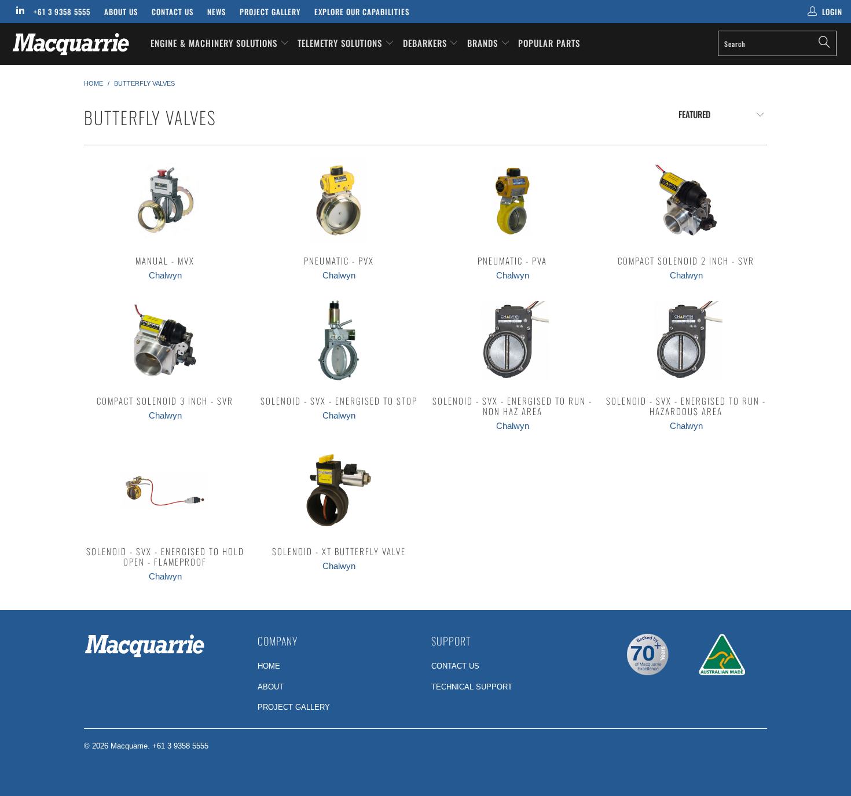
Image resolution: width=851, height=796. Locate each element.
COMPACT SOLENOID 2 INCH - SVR (686, 200)
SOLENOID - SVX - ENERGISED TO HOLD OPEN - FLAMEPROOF (165, 490)
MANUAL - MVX (165, 200)
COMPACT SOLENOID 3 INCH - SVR (165, 340)
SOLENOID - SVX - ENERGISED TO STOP (339, 340)
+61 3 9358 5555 (62, 11)
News (216, 11)
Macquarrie (129, 746)
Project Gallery (270, 11)
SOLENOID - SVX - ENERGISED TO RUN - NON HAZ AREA (512, 340)
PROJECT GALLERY (294, 707)
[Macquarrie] (74, 44)
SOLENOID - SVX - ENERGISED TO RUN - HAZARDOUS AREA (686, 340)
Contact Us (172, 11)
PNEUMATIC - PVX (339, 200)
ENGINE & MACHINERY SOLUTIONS (215, 42)
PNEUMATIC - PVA (512, 200)
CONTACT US (455, 666)
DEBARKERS (425, 42)
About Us (121, 11)
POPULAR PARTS (549, 42)
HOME (269, 666)
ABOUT (271, 687)
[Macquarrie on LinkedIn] (19, 11)
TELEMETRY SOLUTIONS (341, 42)
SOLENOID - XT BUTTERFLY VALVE (339, 490)
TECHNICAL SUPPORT (471, 687)
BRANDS (484, 42)
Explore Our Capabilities (361, 11)
